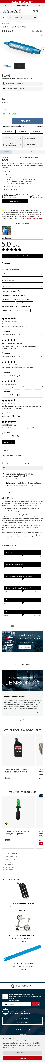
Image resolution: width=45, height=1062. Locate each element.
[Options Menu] (42, 335)
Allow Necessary (23, 1052)
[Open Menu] (3, 17)
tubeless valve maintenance (11, 299)
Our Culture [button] (22, 1034)
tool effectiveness (19, 295)
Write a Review (22, 255)
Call (23, 1019)
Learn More (40, 126)
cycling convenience (23, 310)
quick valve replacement (25, 303)
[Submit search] (35, 17)
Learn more (27, 463)
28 (32, 626)
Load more (8, 442)
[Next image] (43, 49)
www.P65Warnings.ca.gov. (35, 218)
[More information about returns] (41, 138)
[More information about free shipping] (20, 138)
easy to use (26, 299)
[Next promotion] (39, 5)
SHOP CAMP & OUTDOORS (22, 5)
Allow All (22, 1058)
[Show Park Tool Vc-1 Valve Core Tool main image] (7, 66)
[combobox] (22, 274)
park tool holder (8, 869)
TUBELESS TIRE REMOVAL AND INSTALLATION (19, 183)
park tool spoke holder (10, 856)
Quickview (22, 910)
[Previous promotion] (5, 5)
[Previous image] (20, 720)
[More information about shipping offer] (41, 83)
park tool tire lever (9, 867)
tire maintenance (26, 306)
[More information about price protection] (41, 145)
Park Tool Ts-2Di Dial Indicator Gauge (22, 935)
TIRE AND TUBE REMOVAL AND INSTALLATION (19, 181)
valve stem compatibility (10, 306)
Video (19, 66)
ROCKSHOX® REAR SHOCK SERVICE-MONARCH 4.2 (21, 179)
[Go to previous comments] (9, 626)
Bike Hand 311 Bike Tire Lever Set (22, 904)
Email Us (24, 1022)
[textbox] (22, 459)
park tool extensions (9, 859)
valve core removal (8, 303)
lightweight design (8, 310)
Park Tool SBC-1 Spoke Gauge (22, 963)
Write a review (15, 201)
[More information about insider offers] (20, 145)
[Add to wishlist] (42, 36)
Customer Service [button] (22, 1030)
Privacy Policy (10, 1048)
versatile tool (6, 295)
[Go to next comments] (36, 626)
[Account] (34, 11)
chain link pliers (8, 864)
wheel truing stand (9, 862)
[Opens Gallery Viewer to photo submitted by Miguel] (6, 230)
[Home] (12, 11)
